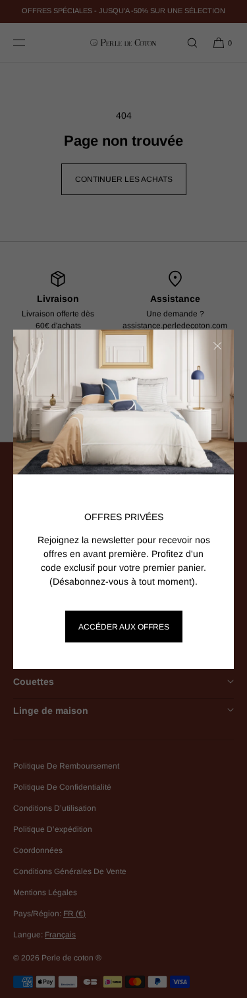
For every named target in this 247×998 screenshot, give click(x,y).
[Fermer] (217, 346)
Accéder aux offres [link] (123, 626)
